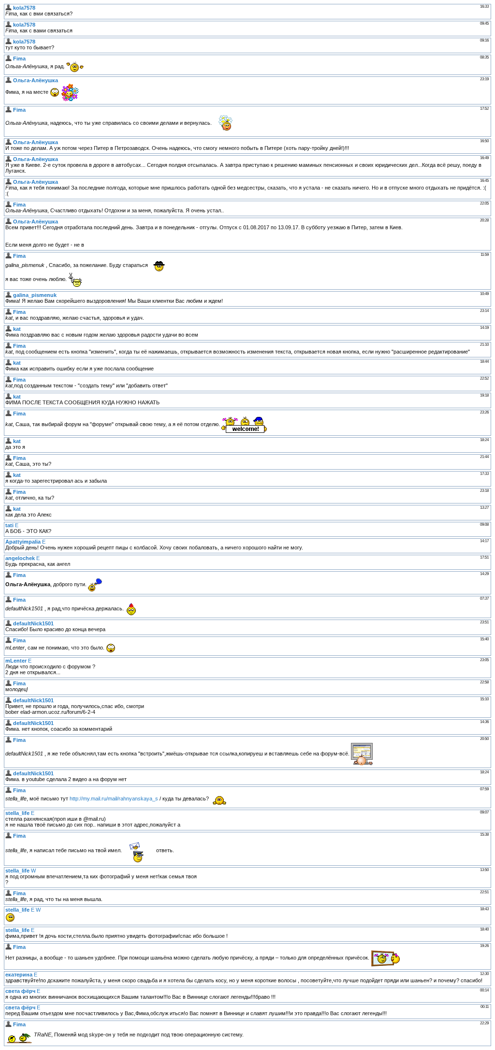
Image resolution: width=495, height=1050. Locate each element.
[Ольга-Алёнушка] (8, 80)
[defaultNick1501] (8, 623)
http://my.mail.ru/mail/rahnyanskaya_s (114, 798)
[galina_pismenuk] (8, 295)
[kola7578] (8, 8)
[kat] (8, 329)
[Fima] (8, 58)
